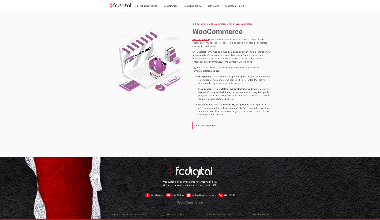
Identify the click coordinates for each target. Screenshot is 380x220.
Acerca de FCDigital (176, 214)
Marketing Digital (193, 6)
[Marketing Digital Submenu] (203, 6)
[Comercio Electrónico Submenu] (159, 6)
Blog (241, 6)
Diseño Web (213, 6)
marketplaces (171, 6)
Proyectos (230, 6)
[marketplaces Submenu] (179, 6)
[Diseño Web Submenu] (220, 6)
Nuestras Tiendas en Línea (218, 214)
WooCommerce (200, 39)
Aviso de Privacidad (261, 214)
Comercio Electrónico (146, 6)
